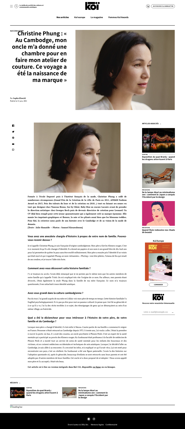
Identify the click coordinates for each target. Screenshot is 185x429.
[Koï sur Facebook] (89, 419)
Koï (87, 425)
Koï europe (79, 17)
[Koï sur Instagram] (94, 419)
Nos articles (63, 17)
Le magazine (97, 17)
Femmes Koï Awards (118, 17)
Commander (158, 285)
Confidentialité (111, 425)
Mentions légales (97, 425)
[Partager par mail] (13, 144)
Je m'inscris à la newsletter (163, 6)
